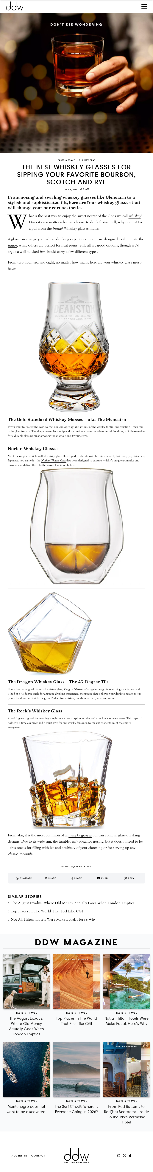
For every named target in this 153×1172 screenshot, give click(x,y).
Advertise (19, 1155)
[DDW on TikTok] (130, 1155)
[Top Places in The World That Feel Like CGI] (76, 981)
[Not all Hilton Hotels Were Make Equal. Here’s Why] (126, 981)
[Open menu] (144, 6)
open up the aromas (76, 427)
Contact (38, 1155)
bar (42, 251)
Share (86, 189)
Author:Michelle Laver (76, 866)
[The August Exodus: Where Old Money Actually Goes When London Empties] (26, 981)
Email (104, 878)
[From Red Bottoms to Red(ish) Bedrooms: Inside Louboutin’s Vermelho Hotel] (126, 1069)
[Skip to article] (76, 83)
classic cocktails (20, 854)
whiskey (135, 216)
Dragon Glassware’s (76, 689)
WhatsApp (26, 878)
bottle (57, 228)
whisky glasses (80, 835)
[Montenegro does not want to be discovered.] (26, 1069)
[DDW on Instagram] (118, 1155)
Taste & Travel (26, 1012)
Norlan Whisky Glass (53, 461)
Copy (131, 878)
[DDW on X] (124, 1155)
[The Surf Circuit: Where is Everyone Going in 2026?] (76, 1069)
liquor (12, 245)
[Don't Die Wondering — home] (42, 5)
